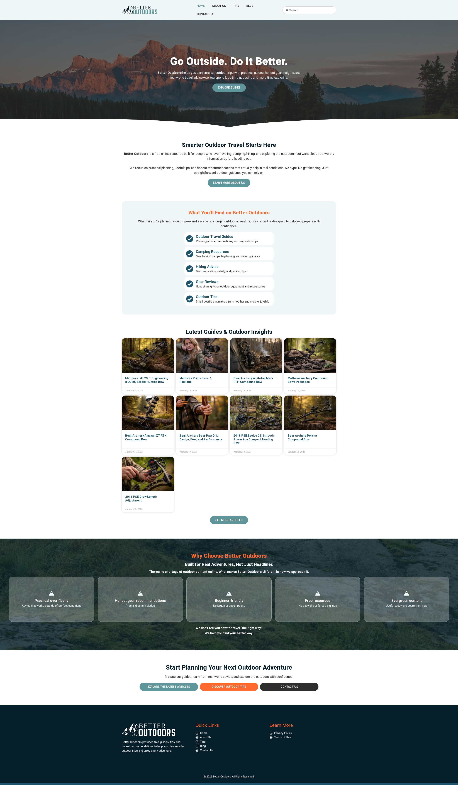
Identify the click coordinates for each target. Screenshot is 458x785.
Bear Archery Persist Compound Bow (302, 437)
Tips (236, 6)
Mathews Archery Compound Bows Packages (308, 380)
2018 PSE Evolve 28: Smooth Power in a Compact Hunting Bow (253, 439)
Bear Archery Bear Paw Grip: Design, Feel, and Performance (200, 437)
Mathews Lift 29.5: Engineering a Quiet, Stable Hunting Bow (146, 380)
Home (201, 6)
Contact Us (206, 14)
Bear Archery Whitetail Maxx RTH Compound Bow (253, 380)
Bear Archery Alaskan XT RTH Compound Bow (146, 437)
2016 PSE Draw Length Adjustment (141, 498)
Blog (250, 6)
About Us (219, 6)
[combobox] (309, 10)
